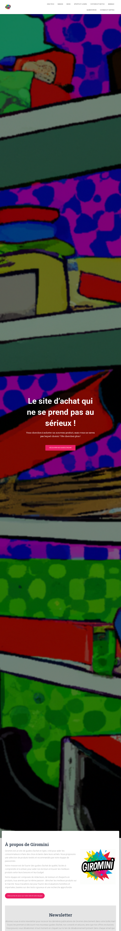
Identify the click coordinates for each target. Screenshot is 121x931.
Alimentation (91, 10)
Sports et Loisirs (80, 4)
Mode (69, 4)
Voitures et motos (97, 4)
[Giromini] (8, 7)
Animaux (111, 4)
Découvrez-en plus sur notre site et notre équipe (24, 896)
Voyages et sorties (107, 10)
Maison (60, 4)
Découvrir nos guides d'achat (60, 448)
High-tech (50, 4)
